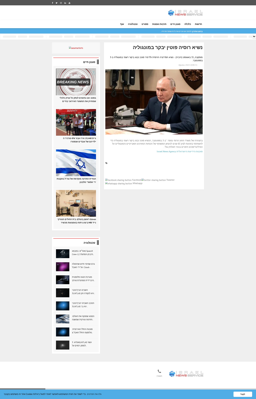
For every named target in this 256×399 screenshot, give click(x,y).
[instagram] (61, 3)
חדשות (198, 24)
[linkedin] (65, 3)
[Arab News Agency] (186, 374)
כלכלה (187, 24)
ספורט (145, 24)
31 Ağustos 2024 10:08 (188, 65)
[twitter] (56, 3)
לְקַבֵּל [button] (243, 394)
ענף (122, 24)
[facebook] (52, 3)
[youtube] (69, 3)
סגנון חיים (175, 24)
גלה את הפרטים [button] (94, 394)
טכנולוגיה (133, 24)
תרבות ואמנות (159, 24)
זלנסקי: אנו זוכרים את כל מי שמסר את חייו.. (176, 31)
